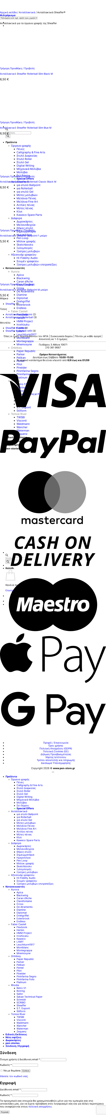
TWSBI (20, 1017)
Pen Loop (22, 238)
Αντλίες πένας (25, 831)
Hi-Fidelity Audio (26, 877)
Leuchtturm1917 (26, 334)
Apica (20, 892)
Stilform (21, 1011)
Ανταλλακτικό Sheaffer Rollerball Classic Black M (28, 181)
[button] (7, 15)
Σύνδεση (25, 1071)
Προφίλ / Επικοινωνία (55, 742)
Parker (21, 354)
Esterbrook (24, 304)
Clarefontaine (24, 901)
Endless (21, 308)
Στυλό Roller (24, 791)
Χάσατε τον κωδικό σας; (14, 1076)
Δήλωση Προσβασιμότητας (56, 754)
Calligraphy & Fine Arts (30, 785)
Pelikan (21, 357)
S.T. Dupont (23, 1008)
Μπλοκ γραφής (26, 241)
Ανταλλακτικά (27, 12)
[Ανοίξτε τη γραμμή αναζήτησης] (7, 129)
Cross (20, 904)
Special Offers (25, 178)
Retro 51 (21, 988)
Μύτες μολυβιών (26, 822)
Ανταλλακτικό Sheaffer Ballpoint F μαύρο (23, 235)
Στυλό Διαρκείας (26, 788)
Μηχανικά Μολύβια (28, 799)
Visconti (21, 1019)
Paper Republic (26, 351)
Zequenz (21, 1031)
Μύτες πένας (24, 834)
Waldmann (22, 1022)
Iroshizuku (23, 324)
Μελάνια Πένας (26, 825)
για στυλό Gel (24, 820)
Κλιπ (19, 837)
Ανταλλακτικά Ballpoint (19, 314)
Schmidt (21, 999)
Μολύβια (22, 802)
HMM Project (25, 321)
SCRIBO (21, 1002)
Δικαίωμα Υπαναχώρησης (56, 763)
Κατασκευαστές (15, 886)
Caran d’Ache (24, 898)
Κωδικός (6, 1064)
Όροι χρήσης (55, 745)
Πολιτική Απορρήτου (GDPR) (55, 748)
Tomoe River (18, 1014)
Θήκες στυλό (24, 851)
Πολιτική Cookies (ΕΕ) (56, 751)
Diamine (22, 294)
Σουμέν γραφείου (27, 880)
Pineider (21, 973)
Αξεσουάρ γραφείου (22, 875)
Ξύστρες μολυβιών (27, 872)
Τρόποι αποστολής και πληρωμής (56, 760)
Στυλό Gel (22, 793)
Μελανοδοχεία (25, 848)
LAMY (20, 941)
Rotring (21, 990)
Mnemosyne (24, 344)
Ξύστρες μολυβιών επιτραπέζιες (35, 883)
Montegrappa (25, 341)
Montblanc (23, 337)
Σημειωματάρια (25, 854)
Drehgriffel (23, 301)
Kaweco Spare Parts (28, 840)
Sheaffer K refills (15, 327)
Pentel (20, 967)
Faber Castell (19, 311)
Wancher (22, 1025)
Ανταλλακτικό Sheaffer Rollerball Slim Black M (26, 73)
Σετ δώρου (23, 805)
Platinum (21, 982)
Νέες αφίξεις (13, 1037)
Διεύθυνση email (10, 1089)
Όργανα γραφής (20, 779)
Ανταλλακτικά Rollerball (19, 317)
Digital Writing (24, 796)
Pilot (19, 970)
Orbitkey (16, 347)
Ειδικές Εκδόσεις (16, 1034)
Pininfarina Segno (26, 976)
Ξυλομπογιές (24, 869)
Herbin (20, 930)
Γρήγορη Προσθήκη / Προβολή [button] (17, 68)
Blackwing (22, 895)
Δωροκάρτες (24, 846)
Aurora (15, 889)
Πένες (20, 782)
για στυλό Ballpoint (28, 185)
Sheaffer (10, 303)
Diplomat (22, 298)
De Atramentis (25, 291)
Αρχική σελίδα (8, 12)
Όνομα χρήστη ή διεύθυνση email (20, 1059)
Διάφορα (16, 843)
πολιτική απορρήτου (40, 1106)
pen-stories (13, 1043)
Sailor (20, 993)
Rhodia (15, 985)
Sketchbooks (24, 866)
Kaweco (21, 938)
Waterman (22, 1028)
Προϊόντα (11, 776)
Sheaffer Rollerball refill (19, 330)
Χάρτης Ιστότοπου (55, 757)
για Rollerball (25, 188)
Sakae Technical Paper (30, 996)
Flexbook (22, 927)
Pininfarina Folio (26, 979)
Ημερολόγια (24, 857)
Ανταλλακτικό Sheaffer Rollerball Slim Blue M (25, 127)
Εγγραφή (4, 1112)
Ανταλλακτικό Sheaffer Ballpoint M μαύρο (24, 289)
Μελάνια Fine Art (26, 828)
